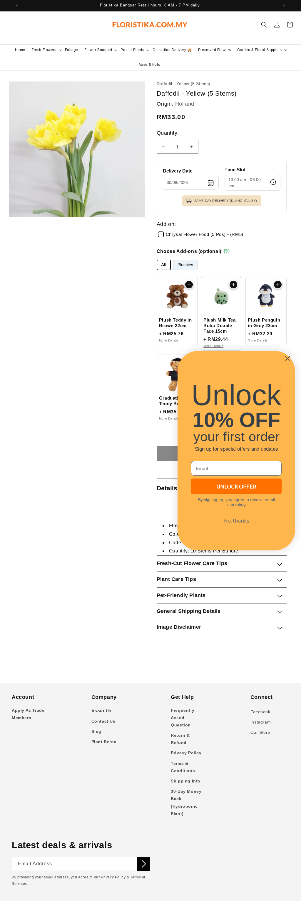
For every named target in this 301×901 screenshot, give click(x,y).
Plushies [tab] (185, 265)
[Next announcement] (284, 5)
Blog (96, 731)
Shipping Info (185, 781)
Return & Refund (180, 739)
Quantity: (168, 133)
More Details (169, 340)
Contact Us (103, 721)
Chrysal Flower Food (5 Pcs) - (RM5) (204, 234)
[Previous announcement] (16, 5)
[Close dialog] (287, 358)
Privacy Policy (186, 752)
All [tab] (163, 265)
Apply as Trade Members (28, 714)
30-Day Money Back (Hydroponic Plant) (186, 802)
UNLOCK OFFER (236, 486)
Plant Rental (104, 741)
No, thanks (236, 521)
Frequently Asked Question (182, 717)
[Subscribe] (143, 864)
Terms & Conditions (183, 767)
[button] (46, 49)
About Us (101, 711)
